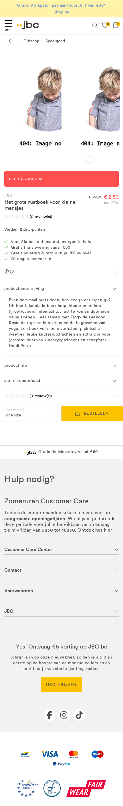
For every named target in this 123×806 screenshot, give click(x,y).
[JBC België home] (28, 25)
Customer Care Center (28, 549)
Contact (12, 570)
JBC (9, 196)
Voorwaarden (18, 590)
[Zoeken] (95, 25)
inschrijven (61, 684)
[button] (89, 160)
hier (108, 530)
